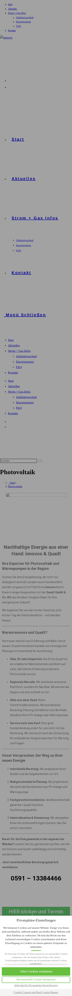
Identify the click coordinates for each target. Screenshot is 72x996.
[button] (36, 980)
